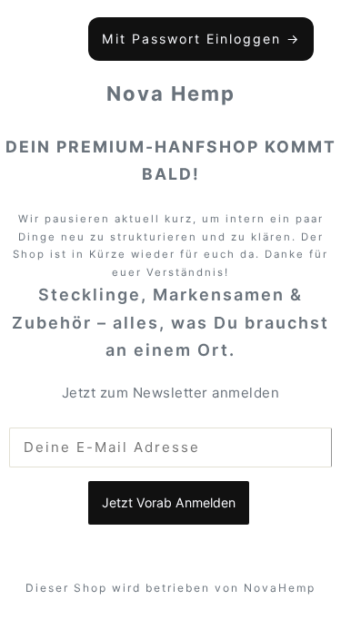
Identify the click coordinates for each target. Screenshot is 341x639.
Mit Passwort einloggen (201, 38)
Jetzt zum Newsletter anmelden (171, 392)
